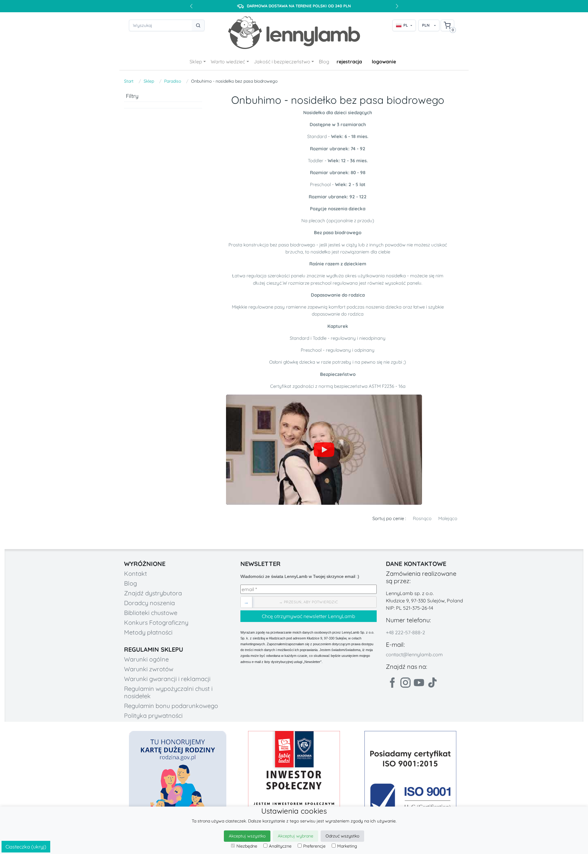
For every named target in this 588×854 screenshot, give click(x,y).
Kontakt (135, 573)
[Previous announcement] (191, 6)
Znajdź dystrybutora (153, 593)
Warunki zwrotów (148, 669)
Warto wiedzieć (228, 61)
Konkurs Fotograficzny (156, 622)
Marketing (347, 846)
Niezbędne (246, 846)
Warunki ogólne (146, 659)
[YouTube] (324, 450)
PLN (426, 25)
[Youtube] (419, 682)
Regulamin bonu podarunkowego (171, 706)
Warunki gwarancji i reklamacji (167, 679)
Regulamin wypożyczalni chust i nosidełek (168, 692)
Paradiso (172, 81)
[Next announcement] (397, 6)
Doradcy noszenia (149, 603)
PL (405, 25)
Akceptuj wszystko (247, 836)
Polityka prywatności (153, 715)
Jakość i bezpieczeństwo (282, 61)
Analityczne (280, 846)
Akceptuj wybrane (295, 836)
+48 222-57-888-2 (405, 632)
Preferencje (314, 846)
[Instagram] (405, 682)
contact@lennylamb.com (414, 654)
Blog (324, 61)
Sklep (196, 61)
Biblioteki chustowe (150, 612)
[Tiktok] (432, 682)
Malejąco (447, 518)
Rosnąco (422, 518)
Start (129, 81)
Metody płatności (148, 632)
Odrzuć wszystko (342, 836)
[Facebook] (392, 682)
